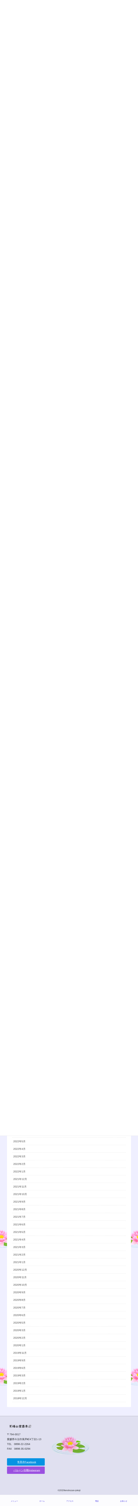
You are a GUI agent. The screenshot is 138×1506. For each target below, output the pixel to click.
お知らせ (123, 1501)
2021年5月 (19, 1232)
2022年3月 (19, 1156)
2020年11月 (20, 1277)
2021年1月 (19, 1262)
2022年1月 (19, 1171)
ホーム (42, 1501)
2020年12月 (20, 1269)
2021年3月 (19, 1247)
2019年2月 (19, 1383)
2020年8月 (19, 1299)
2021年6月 (19, 1224)
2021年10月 (20, 1194)
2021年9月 (19, 1201)
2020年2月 (19, 1337)
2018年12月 (20, 1398)
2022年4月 (19, 1148)
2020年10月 (20, 1284)
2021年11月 (20, 1186)
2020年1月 (19, 1345)
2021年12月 (20, 1179)
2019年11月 (20, 1352)
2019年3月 (19, 1375)
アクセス (69, 1501)
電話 (97, 1501)
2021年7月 (19, 1216)
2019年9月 (19, 1360)
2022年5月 (19, 1141)
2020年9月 (19, 1292)
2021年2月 (19, 1254)
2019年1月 (19, 1390)
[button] (26, 1462)
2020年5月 (19, 1322)
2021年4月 (19, 1239)
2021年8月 (19, 1209)
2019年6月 (19, 1367)
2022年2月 (19, 1164)
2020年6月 (19, 1315)
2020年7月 (19, 1307)
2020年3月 (19, 1330)
